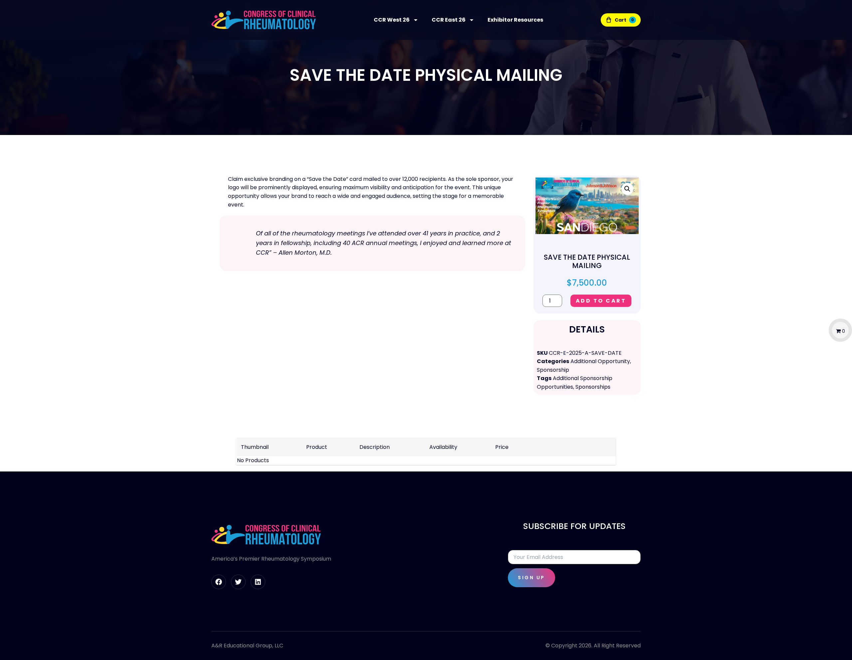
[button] (627, 189)
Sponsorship (553, 370)
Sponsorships (592, 387)
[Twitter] (238, 582)
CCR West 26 (392, 20)
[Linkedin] (258, 582)
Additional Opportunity (600, 361)
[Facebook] (218, 582)
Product (316, 447)
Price (502, 447)
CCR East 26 (449, 20)
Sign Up (531, 577)
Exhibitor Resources (515, 20)
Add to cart (601, 301)
